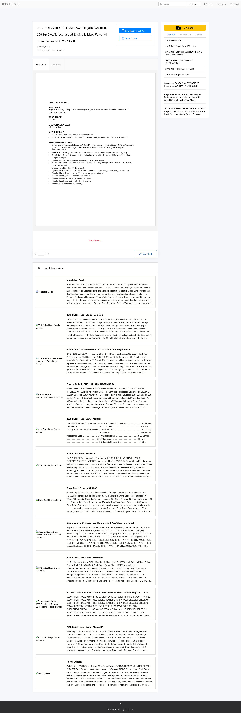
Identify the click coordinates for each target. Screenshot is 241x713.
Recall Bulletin (74, 661)
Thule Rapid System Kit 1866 (82, 488)
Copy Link (147, 253)
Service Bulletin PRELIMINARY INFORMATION (91, 384)
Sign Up (209, 4)
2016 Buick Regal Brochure (81, 453)
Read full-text (131, 38)
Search (194, 4)
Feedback (129, 710)
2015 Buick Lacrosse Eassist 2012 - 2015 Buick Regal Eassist (99, 349)
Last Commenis (185, 34)
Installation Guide (76, 280)
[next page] (48, 253)
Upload (235, 4)
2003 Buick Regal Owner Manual (84, 419)
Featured (171, 34)
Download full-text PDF (135, 30)
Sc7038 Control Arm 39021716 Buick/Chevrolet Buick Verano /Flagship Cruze (107, 592)
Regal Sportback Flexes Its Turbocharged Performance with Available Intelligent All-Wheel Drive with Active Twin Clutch (182, 97)
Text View (56, 64)
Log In (223, 4)
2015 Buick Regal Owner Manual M (85, 557)
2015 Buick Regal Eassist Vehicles (85, 314)
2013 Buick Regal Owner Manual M (85, 627)
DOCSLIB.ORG (11, 4)
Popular (199, 34)
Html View (41, 64)
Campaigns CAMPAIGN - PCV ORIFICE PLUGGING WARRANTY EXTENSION (181, 84)
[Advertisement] (120, 15)
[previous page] (35, 253)
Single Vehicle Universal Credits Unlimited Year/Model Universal (100, 523)
